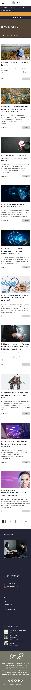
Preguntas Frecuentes (10, 609)
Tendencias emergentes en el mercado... (17, 642)
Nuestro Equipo (8, 604)
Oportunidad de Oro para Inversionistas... (16, 636)
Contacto (7, 612)
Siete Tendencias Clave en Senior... (18, 630)
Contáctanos (5, 78)
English (6, 614)
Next (26, 521)
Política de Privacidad (5, 688)
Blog (6, 606)
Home (6, 601)
